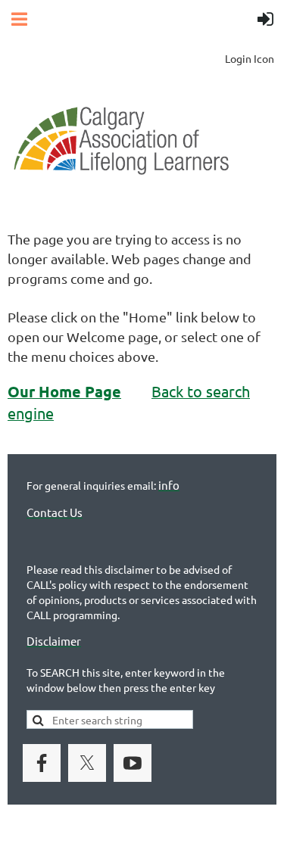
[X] (87, 763)
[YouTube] (132, 763)
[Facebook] (42, 763)
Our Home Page (64, 391)
